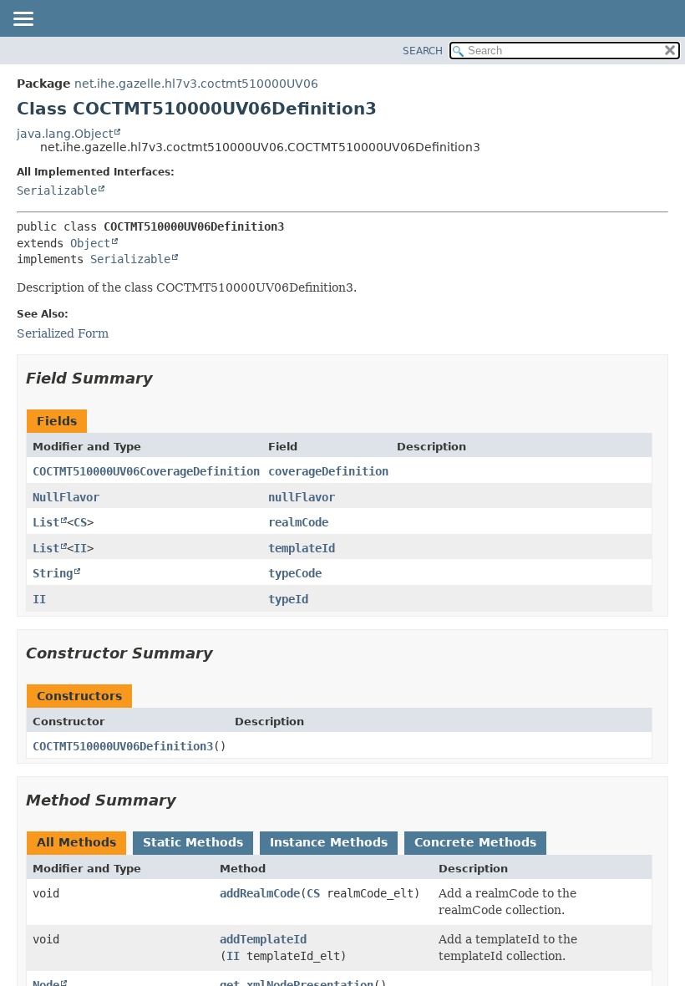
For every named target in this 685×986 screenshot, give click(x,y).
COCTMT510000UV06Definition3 (123, 746)
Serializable (57, 190)
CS (80, 522)
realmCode (298, 522)
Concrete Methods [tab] (475, 842)
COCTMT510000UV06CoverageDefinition (146, 471)
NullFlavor (66, 497)
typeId (288, 599)
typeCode (295, 573)
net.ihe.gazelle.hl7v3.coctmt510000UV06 (196, 83)
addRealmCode (260, 893)
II (80, 548)
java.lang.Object (65, 133)
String (53, 573)
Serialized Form (63, 333)
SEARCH (423, 51)
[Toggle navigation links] (22, 20)
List (46, 522)
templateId (301, 548)
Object (90, 243)
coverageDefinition (328, 471)
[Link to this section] (164, 378)
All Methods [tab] (76, 842)
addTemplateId (263, 939)
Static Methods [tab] (193, 842)
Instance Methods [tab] (329, 842)
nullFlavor (301, 497)
